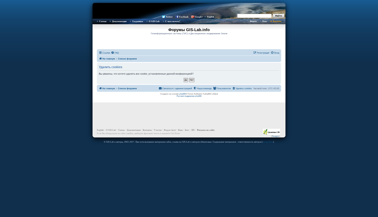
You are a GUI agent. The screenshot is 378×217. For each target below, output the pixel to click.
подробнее (268, 142)
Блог (264, 21)
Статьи (102, 21)
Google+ (199, 17)
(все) (173, 130)
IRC (193, 130)
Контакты (147, 130)
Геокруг (275, 136)
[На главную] (189, 9)
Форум (253, 21)
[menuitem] (115, 52)
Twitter (169, 17)
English (210, 17)
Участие (158, 130)
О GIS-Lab (154, 21)
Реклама (277, 21)
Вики (180, 130)
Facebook (183, 17)
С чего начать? (172, 21)
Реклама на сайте (206, 130)
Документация (119, 21)
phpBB (182, 94)
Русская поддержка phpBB (189, 96)
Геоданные (137, 21)
